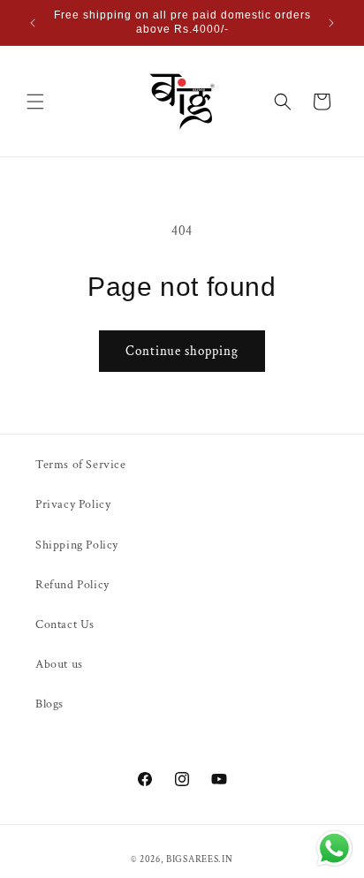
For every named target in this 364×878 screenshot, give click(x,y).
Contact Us (65, 624)
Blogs (49, 704)
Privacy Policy (72, 504)
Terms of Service (80, 465)
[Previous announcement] (32, 23)
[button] (35, 101)
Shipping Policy (76, 545)
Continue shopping (182, 351)
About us (59, 664)
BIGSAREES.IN (199, 859)
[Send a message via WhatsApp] (334, 848)
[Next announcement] (331, 23)
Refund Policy (72, 585)
